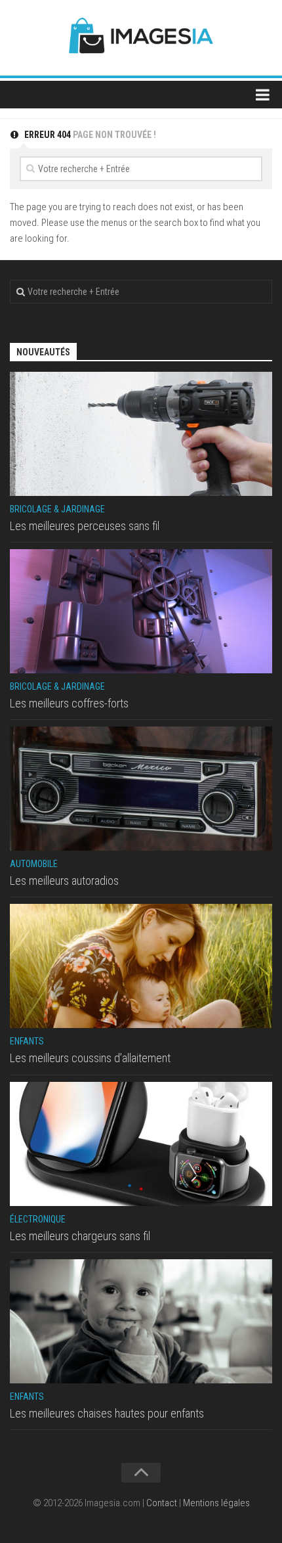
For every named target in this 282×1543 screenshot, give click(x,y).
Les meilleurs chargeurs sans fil (80, 1236)
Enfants (27, 1041)
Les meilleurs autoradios (64, 880)
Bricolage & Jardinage (57, 509)
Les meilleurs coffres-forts (69, 703)
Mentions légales (216, 1503)
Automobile (34, 864)
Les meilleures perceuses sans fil (84, 526)
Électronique (38, 1219)
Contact (161, 1503)
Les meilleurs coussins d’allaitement (90, 1058)
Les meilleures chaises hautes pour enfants (107, 1413)
